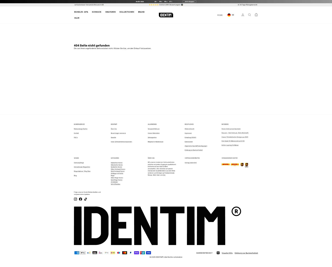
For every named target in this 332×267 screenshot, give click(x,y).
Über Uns (114, 129)
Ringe (113, 175)
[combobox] (232, 15)
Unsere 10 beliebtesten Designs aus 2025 (235, 137)
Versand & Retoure (154, 129)
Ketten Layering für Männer (230, 145)
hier (124, 48)
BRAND (141, 12)
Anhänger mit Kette (117, 173)
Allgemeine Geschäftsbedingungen (196, 146)
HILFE (76, 18)
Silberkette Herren (117, 165)
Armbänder (114, 182)
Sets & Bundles (115, 184)
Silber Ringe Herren (117, 178)
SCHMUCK (96, 12)
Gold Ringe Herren (116, 180)
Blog (75, 175)
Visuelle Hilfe (227, 253)
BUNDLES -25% (81, 12)
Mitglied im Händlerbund (155, 142)
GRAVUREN (110, 12)
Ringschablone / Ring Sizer (82, 171)
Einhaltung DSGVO (190, 137)
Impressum (188, 133)
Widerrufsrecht (189, 129)
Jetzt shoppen (189, 1)
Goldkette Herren (116, 167)
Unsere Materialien (154, 133)
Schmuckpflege (79, 163)
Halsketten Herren (117, 163)
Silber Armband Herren (118, 169)
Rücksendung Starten (80, 129)
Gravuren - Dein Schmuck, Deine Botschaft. (235, 133)
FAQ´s (76, 137)
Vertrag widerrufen (191, 163)
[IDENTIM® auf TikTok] (85, 199)
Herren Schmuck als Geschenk (231, 129)
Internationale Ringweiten (82, 167)
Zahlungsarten (152, 137)
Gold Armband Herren (118, 171)
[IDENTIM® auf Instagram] (75, 199)
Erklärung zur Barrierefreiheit (194, 150)
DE (233, 15)
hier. (164, 175)
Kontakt (76, 133)
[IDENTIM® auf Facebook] (80, 199)
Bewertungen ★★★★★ (118, 133)
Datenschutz (189, 142)
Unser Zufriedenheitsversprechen (121, 142)
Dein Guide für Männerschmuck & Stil (233, 141)
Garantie (113, 137)
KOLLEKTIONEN (127, 12)
